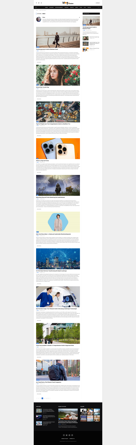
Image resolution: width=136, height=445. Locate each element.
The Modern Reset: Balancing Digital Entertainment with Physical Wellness (68, 421)
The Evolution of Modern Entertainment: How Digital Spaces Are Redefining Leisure (48, 410)
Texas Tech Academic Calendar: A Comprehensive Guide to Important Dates (55, 345)
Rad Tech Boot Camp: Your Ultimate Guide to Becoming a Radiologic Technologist (56, 308)
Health (72, 7)
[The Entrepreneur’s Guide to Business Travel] (58, 37)
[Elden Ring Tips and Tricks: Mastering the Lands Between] (58, 185)
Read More (39, 62)
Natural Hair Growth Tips (42, 87)
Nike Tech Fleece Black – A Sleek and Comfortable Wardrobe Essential (53, 234)
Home (46, 7)
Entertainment (59, 7)
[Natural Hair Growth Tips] (58, 75)
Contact (98, 2)
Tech (81, 7)
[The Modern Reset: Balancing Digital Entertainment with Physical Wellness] (68, 414)
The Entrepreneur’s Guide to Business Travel (47, 49)
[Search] (100, 7)
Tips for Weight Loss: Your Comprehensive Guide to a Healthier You (53, 124)
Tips (85, 7)
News (76, 7)
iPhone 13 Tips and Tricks (42, 160)
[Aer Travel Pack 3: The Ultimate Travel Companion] (58, 370)
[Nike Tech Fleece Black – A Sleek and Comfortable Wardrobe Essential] (58, 222)
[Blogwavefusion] (68, 3)
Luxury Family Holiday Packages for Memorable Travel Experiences (49, 423)
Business (51, 7)
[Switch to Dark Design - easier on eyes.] (98, 7)
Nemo (43, 17)
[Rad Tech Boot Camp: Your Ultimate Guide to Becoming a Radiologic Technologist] (58, 296)
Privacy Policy (65, 438)
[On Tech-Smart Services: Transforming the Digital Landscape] (58, 258)
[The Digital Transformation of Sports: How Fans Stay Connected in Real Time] (39, 417)
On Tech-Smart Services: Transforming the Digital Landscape (51, 271)
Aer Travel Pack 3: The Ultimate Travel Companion (48, 382)
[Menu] (36, 7)
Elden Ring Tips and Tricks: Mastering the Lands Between (50, 197)
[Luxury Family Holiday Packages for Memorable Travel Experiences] (39, 423)
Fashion (66, 7)
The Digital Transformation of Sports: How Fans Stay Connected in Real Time (49, 416)
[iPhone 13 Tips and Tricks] (58, 148)
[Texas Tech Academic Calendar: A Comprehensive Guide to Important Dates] (58, 333)
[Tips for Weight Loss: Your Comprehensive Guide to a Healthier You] (58, 111)
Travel (89, 7)
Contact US (71, 438)
